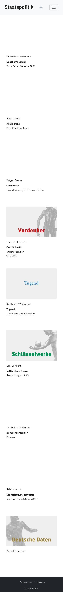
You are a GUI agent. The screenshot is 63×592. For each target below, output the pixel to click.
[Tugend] (31, 282)
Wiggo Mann (14, 180)
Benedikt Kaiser (15, 551)
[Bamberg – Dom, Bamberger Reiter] (31, 406)
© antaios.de (31, 588)
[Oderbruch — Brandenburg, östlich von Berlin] (31, 158)
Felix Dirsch (13, 118)
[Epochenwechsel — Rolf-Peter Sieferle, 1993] (31, 35)
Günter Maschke (16, 242)
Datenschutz (26, 582)
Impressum (39, 582)
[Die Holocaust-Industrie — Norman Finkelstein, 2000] (31, 468)
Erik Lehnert (13, 365)
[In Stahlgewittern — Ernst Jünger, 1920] (31, 344)
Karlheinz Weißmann (18, 56)
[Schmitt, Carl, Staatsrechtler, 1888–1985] (31, 220)
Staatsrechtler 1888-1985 (15, 252)
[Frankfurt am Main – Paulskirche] (31, 97)
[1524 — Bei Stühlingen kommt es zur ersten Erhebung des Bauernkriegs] (31, 529)
